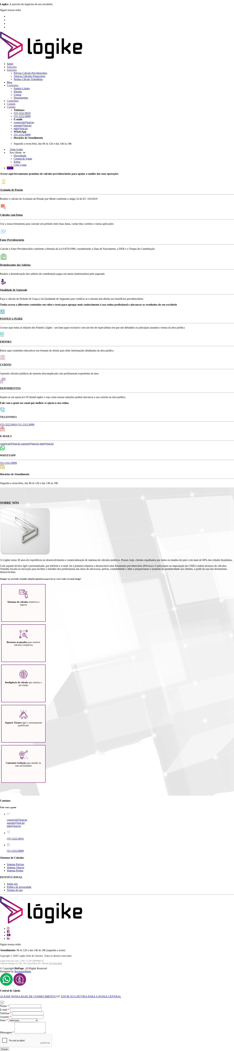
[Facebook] (8, 19)
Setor (4, 1020)
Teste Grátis (16, 149)
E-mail (4, 1009)
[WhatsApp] (6, 984)
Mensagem (7, 1032)
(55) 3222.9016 (22, 113)
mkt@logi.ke (21, 128)
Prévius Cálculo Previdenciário (30, 73)
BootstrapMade (22, 971)
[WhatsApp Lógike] (19, 984)
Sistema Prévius (15, 864)
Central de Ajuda (23, 158)
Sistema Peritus (15, 870)
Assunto (5, 1016)
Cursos (17, 94)
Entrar (17, 161)
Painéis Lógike (22, 88)
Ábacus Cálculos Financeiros (29, 76)
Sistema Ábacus (15, 867)
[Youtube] (9, 23)
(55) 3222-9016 (55, 963)
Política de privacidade (19, 887)
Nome (4, 1006)
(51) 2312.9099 (22, 116)
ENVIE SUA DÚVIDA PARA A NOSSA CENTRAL (91, 996)
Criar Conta (20, 164)
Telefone (5, 1013)
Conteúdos (13, 85)
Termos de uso (15, 890)
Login (10, 167)
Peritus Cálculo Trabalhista (28, 79)
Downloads (20, 155)
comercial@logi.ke (24, 122)
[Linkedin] (8, 27)
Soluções (12, 66)
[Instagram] (8, 16)
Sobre (10, 63)
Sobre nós (12, 883)
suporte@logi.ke (23, 125)
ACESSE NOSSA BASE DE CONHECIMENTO (28, 996)
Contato (11, 103)
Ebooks (18, 91)
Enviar (4, 1049)
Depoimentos (21, 97)
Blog (9, 82)
